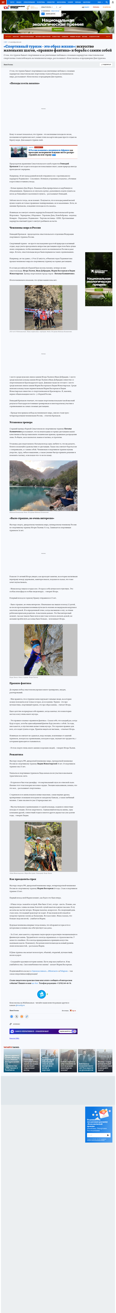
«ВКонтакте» (53, 971)
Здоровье (86, 2)
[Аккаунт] (113, 2)
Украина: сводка (75, 36)
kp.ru (74, 1011)
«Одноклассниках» (39, 971)
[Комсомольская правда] (14, 7)
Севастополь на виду (27, 36)
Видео (18, 2)
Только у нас (56, 36)
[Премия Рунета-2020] (31, 7)
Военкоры (65, 36)
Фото (12, 2)
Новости (16, 36)
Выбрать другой (50, 13)
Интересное (16, 1024)
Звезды (78, 2)
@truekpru (20, 1005)
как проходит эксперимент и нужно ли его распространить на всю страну (51, 152)
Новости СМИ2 (14, 1038)
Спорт (5, 42)
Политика (41, 2)
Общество (51, 2)
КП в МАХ (84, 36)
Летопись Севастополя (43, 36)
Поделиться (107, 64)
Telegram (64, 971)
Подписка (107, 7)
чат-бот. (35, 983)
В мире (70, 2)
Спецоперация (29, 2)
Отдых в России (94, 36)
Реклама (96, 7)
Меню (3, 2)
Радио (87, 7)
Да (43, 13)
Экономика (61, 2)
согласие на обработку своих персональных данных (96, 1139)
